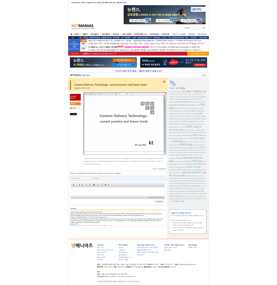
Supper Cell (194, 181)
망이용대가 (190, 198)
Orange (203, 164)
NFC (192, 155)
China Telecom (188, 113)
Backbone (171, 102)
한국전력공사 (171, 50)
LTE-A (192, 142)
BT (199, 99)
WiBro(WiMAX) (183, 196)
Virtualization (185, 193)
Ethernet (188, 121)
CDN (202, 104)
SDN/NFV (197, 172)
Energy (173, 121)
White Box (194, 193)
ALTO (199, 94)
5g (169, 94)
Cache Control (198, 108)
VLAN (202, 186)
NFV (197, 155)
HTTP (182, 127)
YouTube (171, 198)
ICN (205, 132)
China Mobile (178, 113)
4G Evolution (176, 92)
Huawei (200, 132)
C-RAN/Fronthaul (184, 105)
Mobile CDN (192, 150)
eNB (183, 198)
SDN (184, 172)
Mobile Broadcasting (181, 150)
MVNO (195, 145)
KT (200, 50)
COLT (180, 108)
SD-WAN (177, 173)
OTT (194, 161)
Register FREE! (81, 2)
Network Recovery (178, 161)
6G (173, 94)
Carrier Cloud (180, 111)
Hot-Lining (185, 132)
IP (171, 135)
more (199, 40)
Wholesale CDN (203, 193)
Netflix (178, 158)
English (89, 2)
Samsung (190, 40)
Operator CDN (192, 164)
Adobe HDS (192, 97)
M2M (170, 145)
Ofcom (204, 161)
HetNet (178, 132)
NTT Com (201, 43)
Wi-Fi (173, 196)
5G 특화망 (196, 91)
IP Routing (186, 135)
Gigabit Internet (190, 124)
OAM (187, 161)
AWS (178, 43)
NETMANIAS (75, 75)
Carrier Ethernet (191, 111)
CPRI (191, 108)
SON (186, 176)
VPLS (170, 188)
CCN (196, 105)
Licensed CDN (200, 142)
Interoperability (179, 138)
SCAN (171, 173)
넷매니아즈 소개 (110, 2)
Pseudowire (190, 170)
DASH (178, 116)
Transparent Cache (174, 186)
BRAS (194, 99)
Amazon (171, 99)
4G (170, 92)
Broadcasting (198, 102)
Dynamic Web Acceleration (183, 119)
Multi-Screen (175, 155)
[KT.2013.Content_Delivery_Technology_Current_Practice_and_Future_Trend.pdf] (164, 81)
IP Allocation (177, 135)
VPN (176, 188)
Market (201, 145)
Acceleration (184, 97)
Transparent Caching (189, 185)
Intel (204, 135)
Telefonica (173, 43)
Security (172, 178)
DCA (183, 116)
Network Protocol (192, 157)
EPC (199, 119)
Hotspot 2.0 (193, 132)
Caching (172, 111)
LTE (175, 141)
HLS (178, 127)
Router (202, 170)
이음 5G (177, 201)
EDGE (194, 119)
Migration (191, 147)
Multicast (185, 155)
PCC (174, 167)
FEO (194, 121)
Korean (94, 2)
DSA (199, 116)
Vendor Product (189, 188)
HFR (195, 40)
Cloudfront (172, 116)
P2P (170, 167)
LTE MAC (185, 142)
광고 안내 (101, 2)
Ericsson (179, 121)
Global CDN (199, 124)
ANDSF (171, 97)
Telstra (170, 183)
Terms (176, 183)
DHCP (189, 116)
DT (167, 43)
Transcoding (200, 183)
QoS (196, 170)
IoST (186, 138)
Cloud (196, 113)
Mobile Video (181, 152)
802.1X (184, 94)
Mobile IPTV (172, 152)
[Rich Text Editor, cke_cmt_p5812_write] (117, 191)
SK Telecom (175, 175)
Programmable (173, 170)
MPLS (184, 144)
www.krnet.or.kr (161, 169)
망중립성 (198, 198)
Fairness (200, 121)
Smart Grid (176, 181)
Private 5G (191, 166)
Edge (204, 119)
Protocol (181, 170)
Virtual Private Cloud (174, 193)
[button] (73, 184)
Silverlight (190, 178)
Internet (171, 138)
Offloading (173, 164)
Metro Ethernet (174, 147)
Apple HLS (178, 99)
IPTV (195, 135)
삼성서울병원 (134, 50)
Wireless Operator (196, 196)
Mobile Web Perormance (193, 152)
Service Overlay (181, 178)
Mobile (198, 147)
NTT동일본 (192, 43)
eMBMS (178, 198)
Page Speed (181, 167)
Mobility (204, 152)
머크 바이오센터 (182, 50)
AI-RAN (193, 94)
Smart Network (185, 181)
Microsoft (185, 43)
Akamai (200, 97)
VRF (181, 188)
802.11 (178, 94)
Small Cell (197, 178)
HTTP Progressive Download (191, 130)
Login (73, 2)
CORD (186, 108)
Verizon (157, 43)
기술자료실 (85, 75)
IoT (191, 138)
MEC (176, 145)
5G (183, 91)
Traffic (181, 183)
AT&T (163, 43)
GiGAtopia (181, 124)
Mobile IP (200, 150)
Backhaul (180, 101)
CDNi (175, 108)
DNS (194, 116)
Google (171, 127)
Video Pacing (181, 191)
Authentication (187, 99)
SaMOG (192, 176)
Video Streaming (193, 191)
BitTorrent (189, 102)
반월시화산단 (124, 50)
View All (174, 88)
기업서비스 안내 (121, 2)
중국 (126, 43)
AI (188, 94)
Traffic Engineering (190, 183)
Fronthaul (172, 124)
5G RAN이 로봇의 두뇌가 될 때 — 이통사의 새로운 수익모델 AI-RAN (138, 71)
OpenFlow (181, 164)
